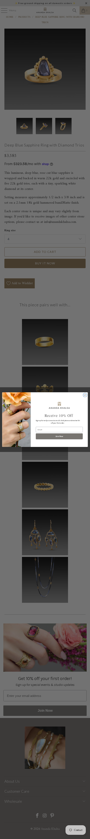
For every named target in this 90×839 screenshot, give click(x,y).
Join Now (59, 436)
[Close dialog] (85, 395)
